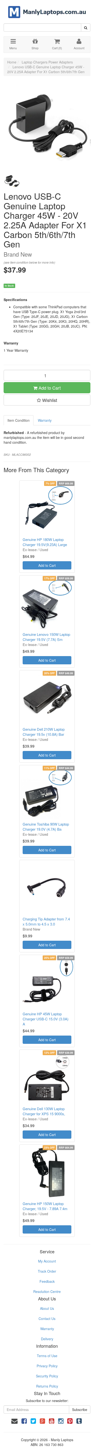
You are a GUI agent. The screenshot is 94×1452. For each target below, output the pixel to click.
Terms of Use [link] (47, 1355)
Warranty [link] (47, 1328)
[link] (24, 1420)
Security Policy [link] (47, 1376)
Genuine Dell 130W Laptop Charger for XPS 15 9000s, (44, 1111)
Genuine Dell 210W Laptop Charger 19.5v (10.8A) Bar (44, 732)
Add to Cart (49, 388)
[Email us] (14, 1420)
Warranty (45, 420)
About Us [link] (47, 1308)
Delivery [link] (47, 1338)
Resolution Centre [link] (47, 1291)
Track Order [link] (47, 1271)
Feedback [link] (47, 1281)
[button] (47, 400)
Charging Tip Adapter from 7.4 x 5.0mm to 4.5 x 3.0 (46, 921)
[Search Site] (85, 27)
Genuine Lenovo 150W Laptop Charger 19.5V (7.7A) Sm (46, 637)
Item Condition (18, 420)
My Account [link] (47, 1261)
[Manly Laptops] (47, 8)
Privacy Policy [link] (47, 1365)
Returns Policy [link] (47, 1386)
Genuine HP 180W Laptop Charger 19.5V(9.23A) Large (45, 542)
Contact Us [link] (47, 1318)
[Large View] (12, 181)
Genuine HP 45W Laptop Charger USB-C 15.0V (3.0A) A (45, 1018)
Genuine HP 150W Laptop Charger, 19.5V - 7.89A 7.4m (45, 1206)
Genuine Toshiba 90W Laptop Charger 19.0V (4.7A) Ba (46, 826)
